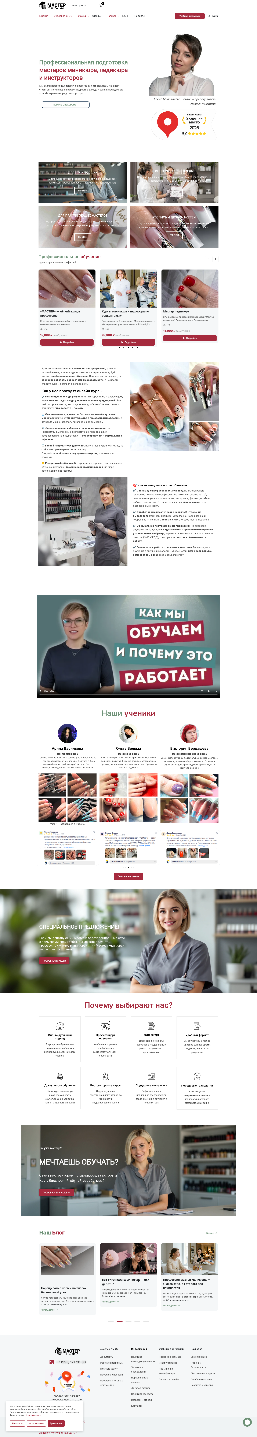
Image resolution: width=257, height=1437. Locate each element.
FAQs (125, 16)
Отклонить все (36, 1423)
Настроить (17, 1423)
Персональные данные (139, 1380)
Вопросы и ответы (141, 1400)
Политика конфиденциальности (143, 1359)
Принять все (56, 1423)
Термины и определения (138, 1369)
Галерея (112, 16)
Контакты (139, 16)
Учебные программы (189, 16)
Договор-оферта (140, 1388)
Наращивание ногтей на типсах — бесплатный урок (126, 1290)
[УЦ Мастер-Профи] (52, 5)
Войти (215, 16)
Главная (43, 16)
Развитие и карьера (202, 1385)
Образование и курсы (116, 1304)
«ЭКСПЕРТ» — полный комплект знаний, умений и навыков (125, 313)
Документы (106, 1356)
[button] (119, 347)
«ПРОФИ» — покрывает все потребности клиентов (183, 313)
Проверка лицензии (111, 1374)
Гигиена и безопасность (198, 1365)
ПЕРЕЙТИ (82, 190)
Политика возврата (142, 1394)
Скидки (82, 16)
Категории (77, 5)
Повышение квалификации (167, 1371)
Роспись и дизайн (169, 1379)
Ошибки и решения (176, 1296)
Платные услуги (109, 1368)
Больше (210, 1233)
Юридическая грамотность (58, 1296)
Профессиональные (170, 1356)
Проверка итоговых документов (111, 1382)
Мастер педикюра (53, 311)
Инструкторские (168, 1362)
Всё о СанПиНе (199, 1356)
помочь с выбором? (65, 105)
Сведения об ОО (63, 16)
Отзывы (97, 16)
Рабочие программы (111, 1362)
